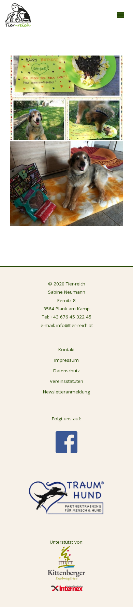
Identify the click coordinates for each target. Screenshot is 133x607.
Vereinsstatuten (66, 381)
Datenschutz (66, 371)
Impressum (66, 360)
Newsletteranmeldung (66, 392)
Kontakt (66, 349)
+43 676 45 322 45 (70, 317)
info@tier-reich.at (74, 325)
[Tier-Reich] (18, 15)
